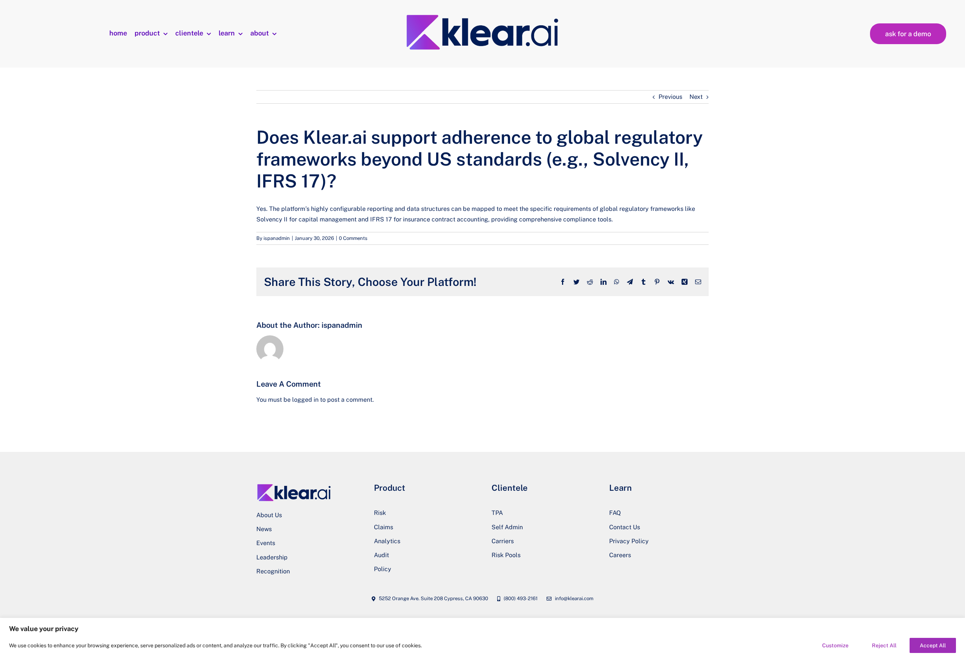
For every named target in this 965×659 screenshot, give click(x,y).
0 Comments (353, 238)
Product (389, 488)
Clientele (510, 488)
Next (696, 96)
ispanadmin (276, 238)
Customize (835, 645)
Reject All (884, 645)
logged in (305, 399)
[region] (482, 638)
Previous (670, 96)
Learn (620, 488)
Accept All (933, 645)
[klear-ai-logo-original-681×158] (482, 14)
